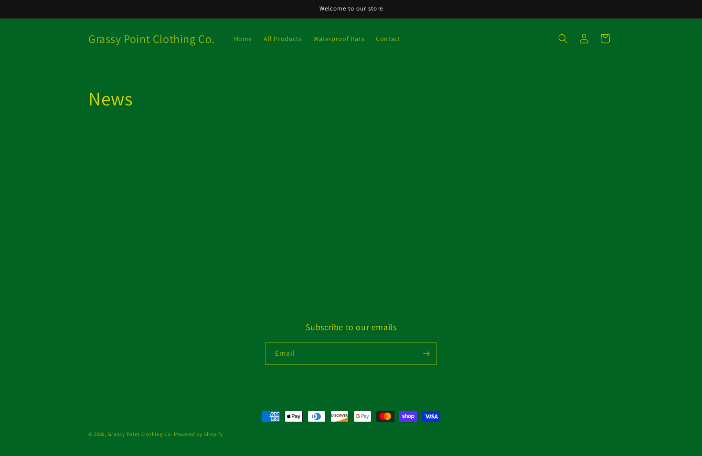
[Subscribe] (425, 353)
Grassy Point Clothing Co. (140, 434)
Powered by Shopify (198, 434)
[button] (563, 38)
